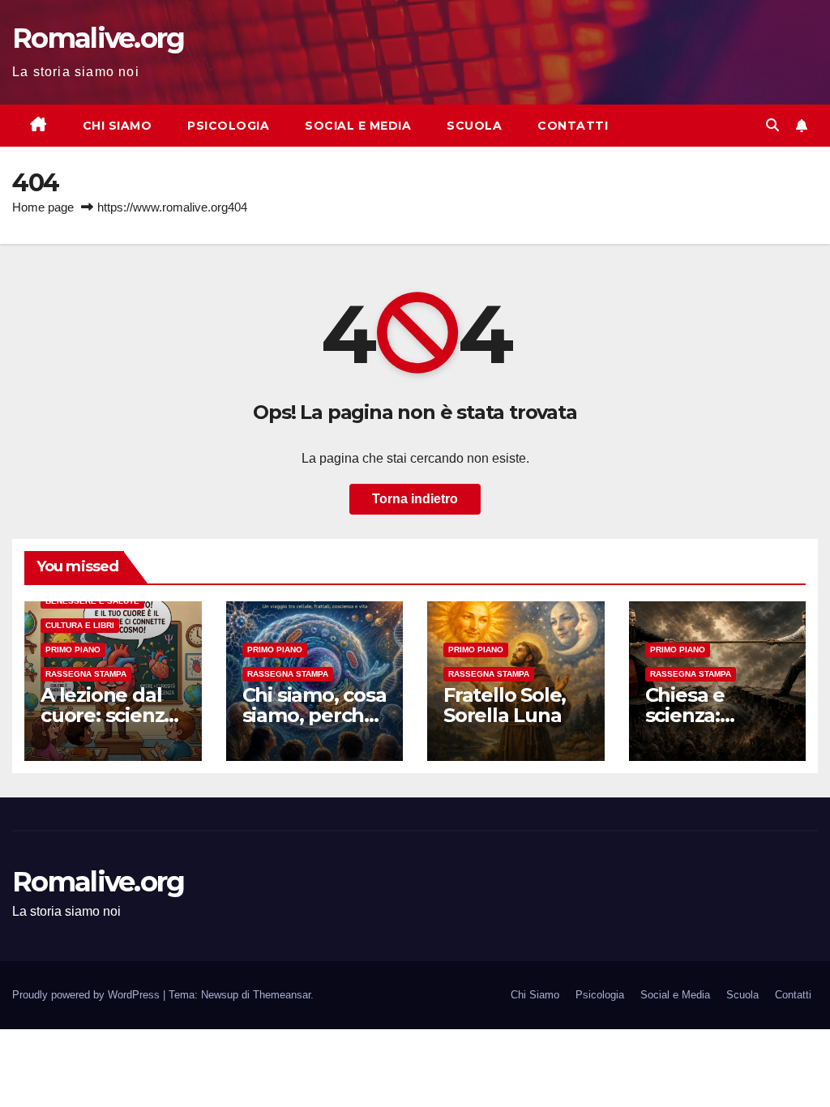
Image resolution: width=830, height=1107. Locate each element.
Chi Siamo (117, 125)
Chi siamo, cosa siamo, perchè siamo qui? (314, 715)
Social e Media (358, 125)
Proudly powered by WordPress (87, 995)
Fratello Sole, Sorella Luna (504, 705)
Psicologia (228, 125)
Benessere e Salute (92, 600)
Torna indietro (415, 499)
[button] (772, 125)
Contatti (572, 125)
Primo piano (73, 649)
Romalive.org (98, 38)
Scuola (474, 125)
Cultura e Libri (79, 625)
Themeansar (281, 995)
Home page (43, 207)
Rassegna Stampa (85, 673)
